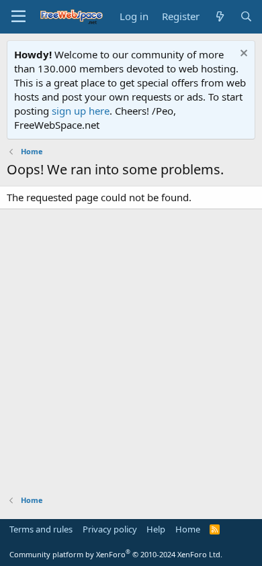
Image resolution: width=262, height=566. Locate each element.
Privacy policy (110, 529)
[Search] (246, 16)
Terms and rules (41, 529)
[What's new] (219, 16)
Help (155, 529)
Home (187, 529)
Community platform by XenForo (115, 554)
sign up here (81, 110)
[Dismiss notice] (242, 55)
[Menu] (18, 17)
